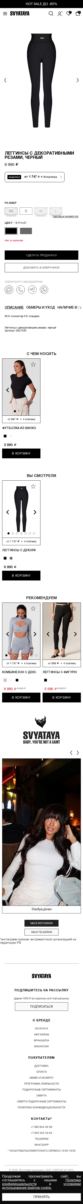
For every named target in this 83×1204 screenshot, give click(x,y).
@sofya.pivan (41, 909)
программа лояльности (41, 1083)
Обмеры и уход (40, 307)
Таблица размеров (65, 217)
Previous (5, 390)
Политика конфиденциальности (41, 1107)
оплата (41, 1071)
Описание (14, 307)
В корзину (21, 453)
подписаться (41, 1006)
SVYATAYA (41, 1028)
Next (37, 390)
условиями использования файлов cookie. (41, 1186)
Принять (41, 1197)
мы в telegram (41, 932)
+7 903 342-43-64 (41, 1132)
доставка (41, 1065)
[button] (77, 80)
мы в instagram (41, 923)
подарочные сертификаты (41, 1089)
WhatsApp (41, 1144)
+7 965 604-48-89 (41, 1127)
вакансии (41, 1046)
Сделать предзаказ (41, 255)
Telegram (41, 1138)
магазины (41, 1034)
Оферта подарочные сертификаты (41, 1101)
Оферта (41, 1095)
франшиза (41, 1040)
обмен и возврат (41, 1077)
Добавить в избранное (41, 267)
